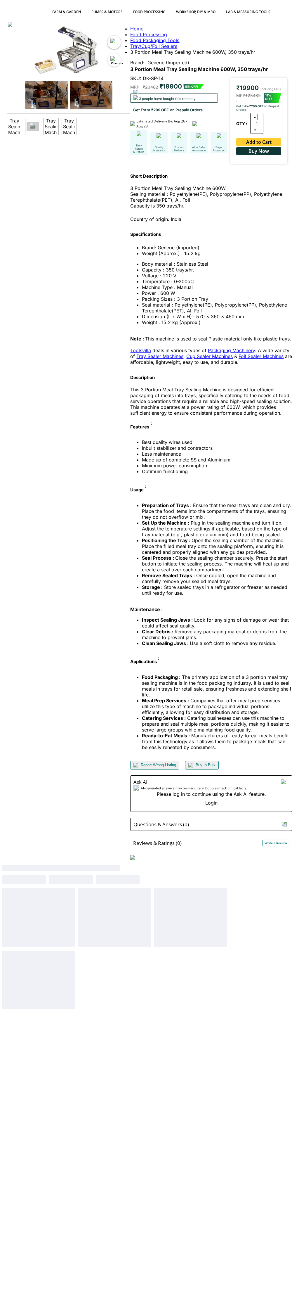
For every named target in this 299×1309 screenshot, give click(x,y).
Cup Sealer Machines (209, 356)
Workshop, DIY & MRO (195, 11)
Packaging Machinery (231, 350)
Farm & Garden (66, 11)
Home (136, 29)
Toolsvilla (140, 350)
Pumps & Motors (107, 11)
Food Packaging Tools (154, 40)
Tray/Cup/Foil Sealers (153, 46)
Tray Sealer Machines (159, 356)
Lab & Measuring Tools (248, 11)
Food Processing (149, 11)
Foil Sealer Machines (261, 356)
